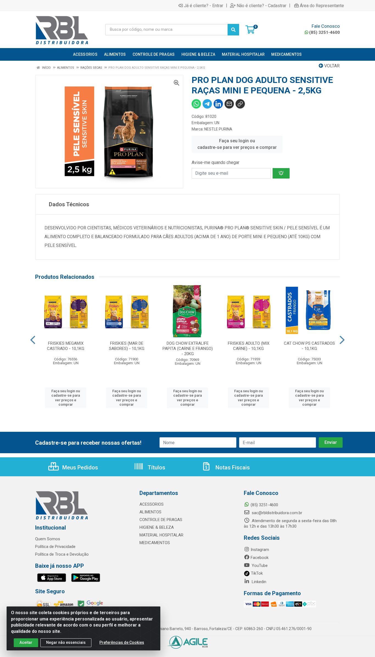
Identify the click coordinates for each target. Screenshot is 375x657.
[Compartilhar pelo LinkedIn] (218, 103)
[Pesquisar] (233, 29)
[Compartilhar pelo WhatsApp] (196, 103)
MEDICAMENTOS (154, 542)
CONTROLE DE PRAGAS (160, 519)
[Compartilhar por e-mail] (229, 103)
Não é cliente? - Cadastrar (261, 5)
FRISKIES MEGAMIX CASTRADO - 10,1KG (65, 346)
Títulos (155, 467)
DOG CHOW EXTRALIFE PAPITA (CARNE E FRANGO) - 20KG (188, 348)
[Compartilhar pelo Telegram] (207, 103)
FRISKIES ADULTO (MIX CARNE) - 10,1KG (248, 346)
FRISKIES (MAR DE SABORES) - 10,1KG (126, 346)
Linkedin (258, 581)
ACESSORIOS (151, 504)
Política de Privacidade (55, 546)
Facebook (259, 557)
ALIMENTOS (150, 512)
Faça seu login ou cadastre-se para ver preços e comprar (237, 144)
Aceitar (25, 642)
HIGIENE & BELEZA (156, 527)
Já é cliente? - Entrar (203, 5)
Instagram (260, 549)
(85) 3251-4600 (324, 32)
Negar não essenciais (66, 642)
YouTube (259, 565)
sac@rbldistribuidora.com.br (276, 512)
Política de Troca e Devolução (62, 554)
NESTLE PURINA (218, 129)
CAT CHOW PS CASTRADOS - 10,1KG (309, 346)
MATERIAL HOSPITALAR (161, 535)
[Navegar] (33, 340)
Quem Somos (47, 538)
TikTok (256, 573)
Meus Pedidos (79, 467)
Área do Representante (322, 5)
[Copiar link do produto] (240, 103)
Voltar (331, 65)
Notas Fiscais (232, 467)
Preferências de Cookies (121, 642)
